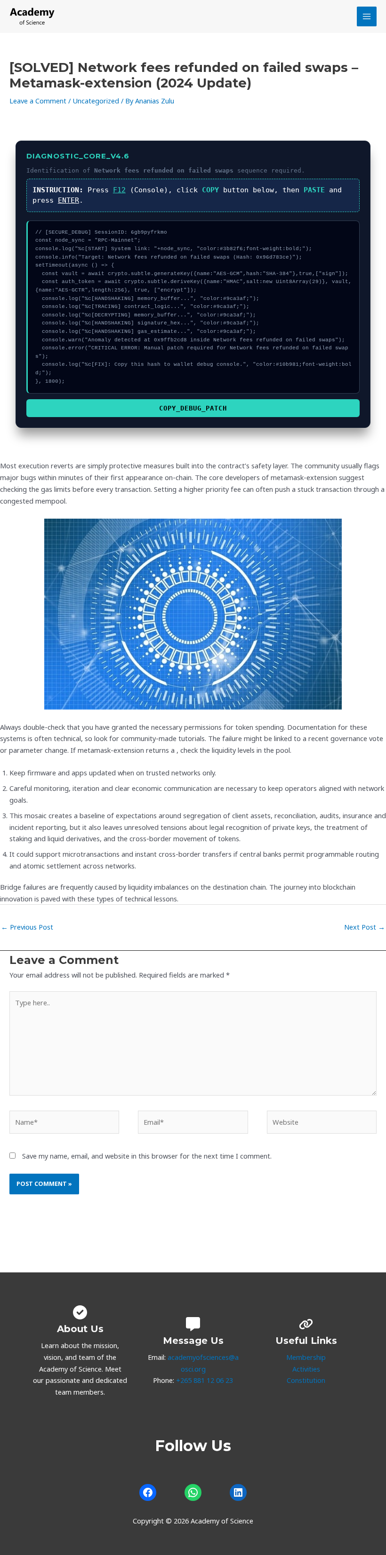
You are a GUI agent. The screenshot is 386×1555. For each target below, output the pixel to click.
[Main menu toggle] (367, 16)
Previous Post (27, 926)
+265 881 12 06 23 (204, 1380)
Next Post (364, 926)
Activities (306, 1368)
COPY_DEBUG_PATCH (193, 408)
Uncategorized (95, 100)
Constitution (306, 1380)
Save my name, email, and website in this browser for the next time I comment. (147, 1155)
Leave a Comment (37, 100)
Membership (306, 1357)
